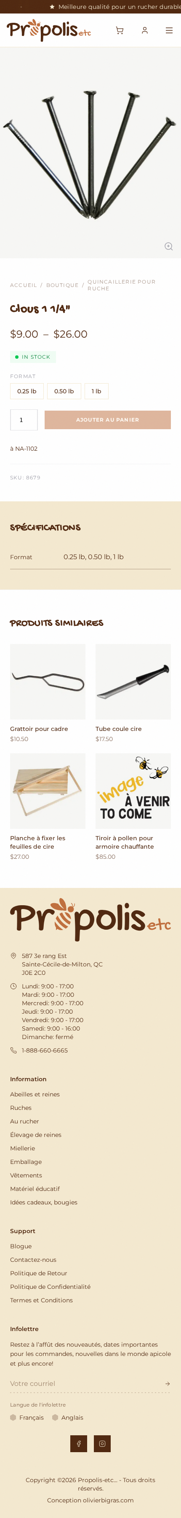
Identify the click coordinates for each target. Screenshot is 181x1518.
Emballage (26, 1162)
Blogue (21, 1246)
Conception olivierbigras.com (90, 1500)
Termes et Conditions (41, 1300)
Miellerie (22, 1148)
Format (23, 376)
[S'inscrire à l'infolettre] (167, 1383)
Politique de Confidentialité (50, 1287)
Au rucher (24, 1121)
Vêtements (26, 1175)
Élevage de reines (35, 1135)
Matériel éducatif (35, 1189)
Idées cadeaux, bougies (43, 1202)
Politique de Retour (38, 1273)
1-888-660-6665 (45, 1050)
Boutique (62, 285)
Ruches (21, 1108)
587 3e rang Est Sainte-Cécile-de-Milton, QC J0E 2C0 (62, 964)
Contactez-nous (33, 1260)
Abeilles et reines (35, 1094)
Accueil (23, 285)
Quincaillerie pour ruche (122, 285)
